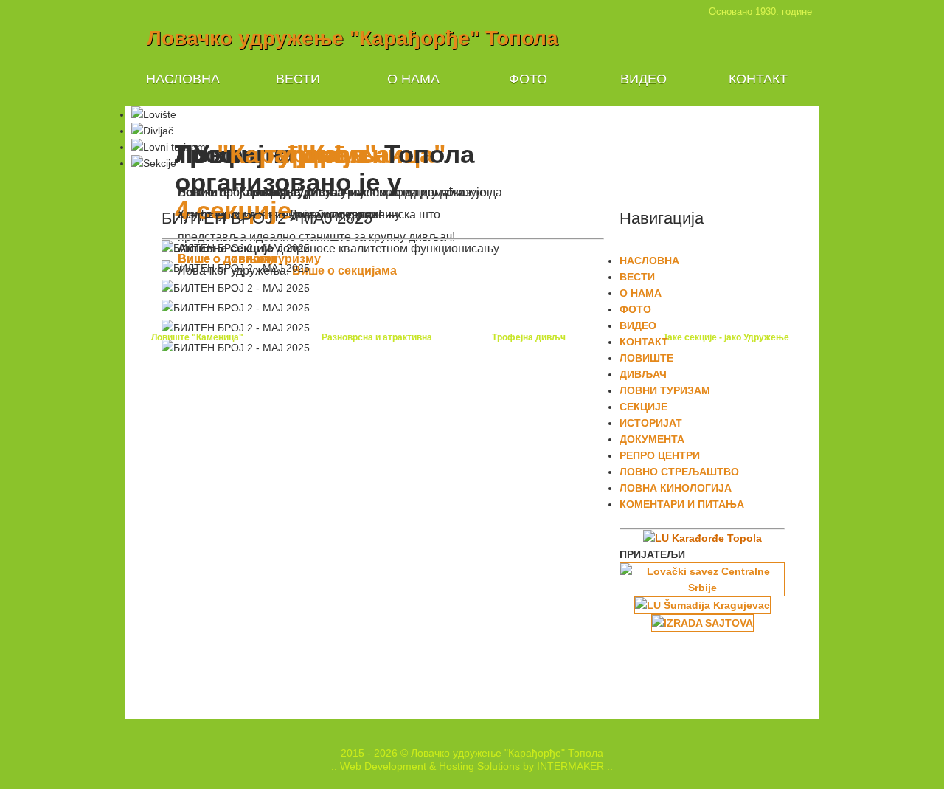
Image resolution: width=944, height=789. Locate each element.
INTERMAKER (570, 766)
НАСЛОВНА (183, 79)
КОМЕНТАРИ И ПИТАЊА (682, 504)
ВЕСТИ (298, 79)
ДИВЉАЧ (643, 374)
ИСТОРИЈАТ (651, 423)
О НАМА (413, 79)
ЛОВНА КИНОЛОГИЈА (676, 488)
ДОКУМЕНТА (652, 439)
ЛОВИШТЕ (646, 358)
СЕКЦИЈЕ (643, 407)
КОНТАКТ (758, 79)
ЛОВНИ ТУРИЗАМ (665, 390)
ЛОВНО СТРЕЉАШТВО (679, 472)
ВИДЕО (643, 79)
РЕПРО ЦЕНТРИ (660, 455)
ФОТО (528, 79)
